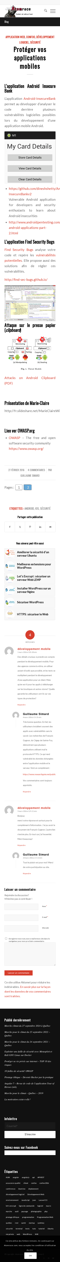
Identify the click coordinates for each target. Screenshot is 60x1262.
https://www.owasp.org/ (26, 448)
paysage (24, 1211)
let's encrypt (11, 1206)
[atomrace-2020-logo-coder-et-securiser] (24, 11)
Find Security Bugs (18, 250)
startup (32, 1223)
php (45, 1211)
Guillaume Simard (30, 475)
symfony (41, 1223)
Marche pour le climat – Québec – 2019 (23, 1093)
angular (16, 1177)
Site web (45, 928)
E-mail (45, 917)
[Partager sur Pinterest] (30, 527)
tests (27, 1229)
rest (16, 1223)
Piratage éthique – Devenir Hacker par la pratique (28, 1077)
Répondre (22, 705)
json (34, 1200)
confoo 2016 (44, 1183)
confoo (33, 1183)
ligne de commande (26, 1206)
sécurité (45, 508)
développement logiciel (15, 1194)
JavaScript (25, 1200)
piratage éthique (12, 1217)
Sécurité (35, 42)
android (29, 508)
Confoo (30, 37)
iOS (37, 508)
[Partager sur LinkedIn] (40, 527)
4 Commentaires (36, 470)
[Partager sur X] (20, 527)
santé (23, 1223)
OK (30, 1255)
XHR (36, 1234)
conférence (10, 1189)
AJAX (8, 1177)
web (18, 1234)
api (33, 1177)
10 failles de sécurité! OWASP (18, 1070)
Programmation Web (45, 1217)
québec (9, 1223)
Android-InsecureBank (40, 98)
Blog (6, 22)
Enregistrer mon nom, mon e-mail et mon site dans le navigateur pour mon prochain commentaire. (29, 940)
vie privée (10, 1234)
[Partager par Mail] (50, 527)
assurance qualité (13, 1183)
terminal (19, 1229)
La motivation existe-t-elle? (17, 1099)
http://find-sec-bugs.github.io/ (26, 279)
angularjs (25, 1177)
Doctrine (21, 1189)
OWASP (14, 438)
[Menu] (51, 11)
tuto (34, 1229)
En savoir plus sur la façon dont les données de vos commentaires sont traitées (27, 991)
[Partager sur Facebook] (10, 527)
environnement (12, 1200)
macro (48, 1206)
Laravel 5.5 (43, 1200)
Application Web (15, 37)
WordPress (27, 1234)
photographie (36, 1211)
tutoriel (42, 1229)
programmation (28, 1217)
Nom (44, 906)
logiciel (40, 1206)
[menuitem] (44, 11)
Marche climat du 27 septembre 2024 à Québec (27, 1025)
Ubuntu (51, 1229)
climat (25, 1183)
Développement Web (35, 1194)
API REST (41, 1177)
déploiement (33, 1189)
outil (16, 1211)
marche (9, 1211)
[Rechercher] (44, 11)
